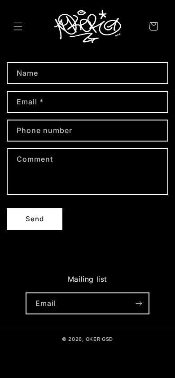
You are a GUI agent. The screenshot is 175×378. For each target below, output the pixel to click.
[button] (18, 26)
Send (35, 219)
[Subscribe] (139, 303)
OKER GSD (100, 339)
